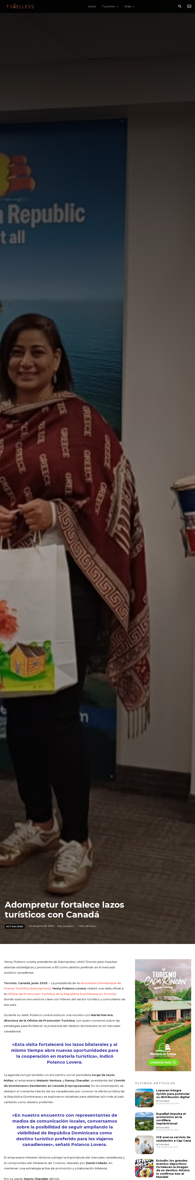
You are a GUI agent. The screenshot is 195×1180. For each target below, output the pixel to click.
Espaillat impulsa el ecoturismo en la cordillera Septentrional (171, 1118)
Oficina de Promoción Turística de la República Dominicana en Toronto (61, 994)
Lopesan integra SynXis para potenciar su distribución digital (173, 1094)
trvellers (68, 926)
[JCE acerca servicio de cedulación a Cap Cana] (144, 1144)
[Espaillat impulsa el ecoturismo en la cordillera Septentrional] (144, 1121)
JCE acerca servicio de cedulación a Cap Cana (173, 1138)
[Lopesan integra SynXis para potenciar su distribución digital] (144, 1098)
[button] (180, 6)
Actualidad (14, 926)
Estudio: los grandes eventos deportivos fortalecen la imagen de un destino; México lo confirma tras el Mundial (173, 1169)
